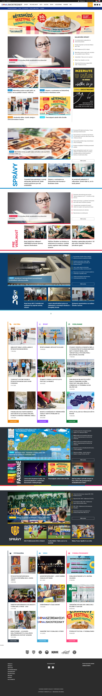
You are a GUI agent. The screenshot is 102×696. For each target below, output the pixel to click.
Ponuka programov (12, 8)
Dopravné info (11, 671)
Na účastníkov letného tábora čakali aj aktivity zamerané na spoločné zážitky (82, 257)
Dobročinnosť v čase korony (50, 604)
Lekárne (42, 8)
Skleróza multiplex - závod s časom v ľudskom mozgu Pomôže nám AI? (82, 453)
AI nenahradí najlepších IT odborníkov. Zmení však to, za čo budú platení (82, 181)
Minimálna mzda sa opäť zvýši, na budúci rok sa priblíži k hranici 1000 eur (84, 53)
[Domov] (12, 4)
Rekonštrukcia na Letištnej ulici (80, 213)
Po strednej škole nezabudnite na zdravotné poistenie (83, 41)
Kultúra (10, 117)
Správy (10, 90)
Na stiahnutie (11, 679)
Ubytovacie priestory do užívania (81, 210)
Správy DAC (12, 517)
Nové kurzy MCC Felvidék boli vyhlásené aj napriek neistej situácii (34, 305)
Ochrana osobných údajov (46, 689)
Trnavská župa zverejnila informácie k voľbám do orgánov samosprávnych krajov (83, 206)
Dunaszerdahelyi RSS (99, 4)
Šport (45, 324)
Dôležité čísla (11, 673)
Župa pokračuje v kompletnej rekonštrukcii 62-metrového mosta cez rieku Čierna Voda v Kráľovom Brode (83, 136)
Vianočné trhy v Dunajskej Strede (52, 631)
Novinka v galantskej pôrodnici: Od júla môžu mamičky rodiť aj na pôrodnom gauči (83, 243)
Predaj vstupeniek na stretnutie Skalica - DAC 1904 (84, 45)
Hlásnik (3, 1)
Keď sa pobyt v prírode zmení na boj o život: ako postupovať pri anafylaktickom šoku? (82, 480)
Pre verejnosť (13, 60)
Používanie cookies (58, 689)
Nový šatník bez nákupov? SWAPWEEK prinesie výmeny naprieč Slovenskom (33, 243)
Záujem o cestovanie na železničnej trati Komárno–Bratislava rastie (57, 181)
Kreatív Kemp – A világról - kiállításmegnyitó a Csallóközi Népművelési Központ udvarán (22, 633)
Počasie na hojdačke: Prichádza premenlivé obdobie (83, 146)
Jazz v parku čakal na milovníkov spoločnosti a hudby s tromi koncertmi (82, 268)
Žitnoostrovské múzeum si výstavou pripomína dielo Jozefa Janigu (22, 578)
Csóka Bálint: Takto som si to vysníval (83, 57)
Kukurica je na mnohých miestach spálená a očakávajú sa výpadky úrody (83, 272)
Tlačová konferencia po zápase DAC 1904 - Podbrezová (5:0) (83, 64)
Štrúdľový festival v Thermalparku (81, 631)
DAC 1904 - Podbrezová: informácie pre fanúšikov (82, 507)
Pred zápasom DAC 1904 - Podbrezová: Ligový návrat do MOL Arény (82, 502)
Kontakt (10, 677)
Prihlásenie (82, 1)
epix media (61, 691)
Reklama (10, 675)
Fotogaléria (25, 8)
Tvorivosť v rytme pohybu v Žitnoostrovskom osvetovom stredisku (21, 381)
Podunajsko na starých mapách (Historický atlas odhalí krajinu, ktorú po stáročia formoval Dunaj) (23, 413)
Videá (19, 8)
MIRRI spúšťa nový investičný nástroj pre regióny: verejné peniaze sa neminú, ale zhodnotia (82, 437)
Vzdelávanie (77, 324)
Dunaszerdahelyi (95, 4)
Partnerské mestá (12, 669)
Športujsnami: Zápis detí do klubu (51, 347)
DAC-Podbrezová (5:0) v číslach (82, 49)
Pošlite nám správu (34, 8)
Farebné (42, 117)
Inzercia (8, 1)
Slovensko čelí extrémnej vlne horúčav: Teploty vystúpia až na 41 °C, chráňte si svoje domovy (83, 196)
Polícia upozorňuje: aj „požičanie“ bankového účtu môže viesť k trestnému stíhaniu (83, 201)
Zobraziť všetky (13, 421)
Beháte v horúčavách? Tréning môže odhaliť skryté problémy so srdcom (52, 413)
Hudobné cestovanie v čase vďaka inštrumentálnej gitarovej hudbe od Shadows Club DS (81, 263)
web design (55, 691)
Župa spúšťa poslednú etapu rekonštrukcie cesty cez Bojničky (83, 141)
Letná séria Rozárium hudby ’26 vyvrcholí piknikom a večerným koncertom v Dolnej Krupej (34, 480)
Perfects (10, 663)
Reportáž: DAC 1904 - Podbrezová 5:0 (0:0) (83, 498)
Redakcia (10, 665)
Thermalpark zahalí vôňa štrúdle (56, 117)
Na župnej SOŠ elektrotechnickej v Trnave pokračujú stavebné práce (83, 131)
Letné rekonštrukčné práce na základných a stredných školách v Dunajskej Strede (59, 305)
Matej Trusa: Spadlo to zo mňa (82, 60)
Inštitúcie (10, 667)
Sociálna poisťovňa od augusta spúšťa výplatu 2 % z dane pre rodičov (82, 431)
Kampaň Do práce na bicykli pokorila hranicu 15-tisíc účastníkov (83, 448)
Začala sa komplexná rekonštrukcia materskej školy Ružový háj (81, 277)
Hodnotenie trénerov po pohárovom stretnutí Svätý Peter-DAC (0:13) (81, 511)
